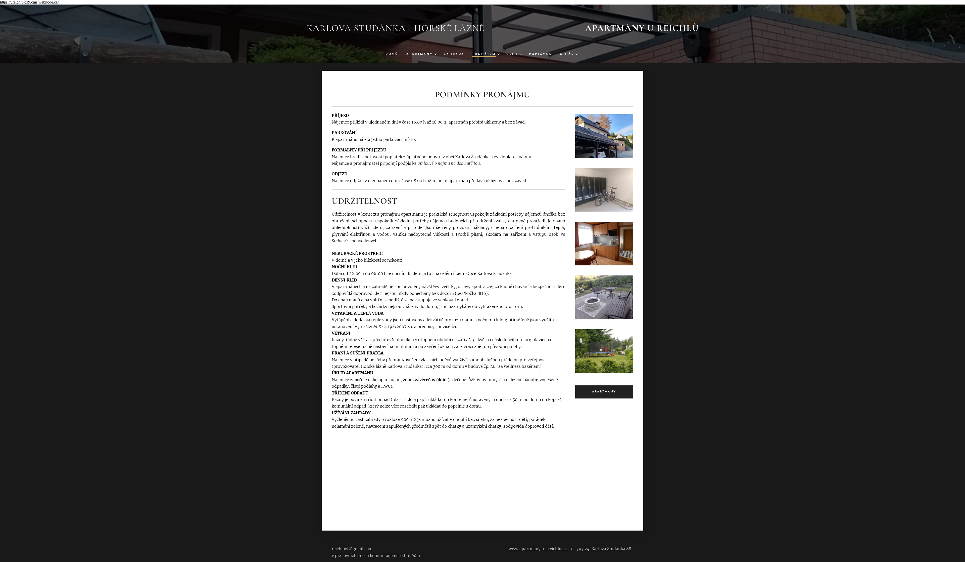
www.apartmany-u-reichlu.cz (538, 548)
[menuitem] (393, 54)
